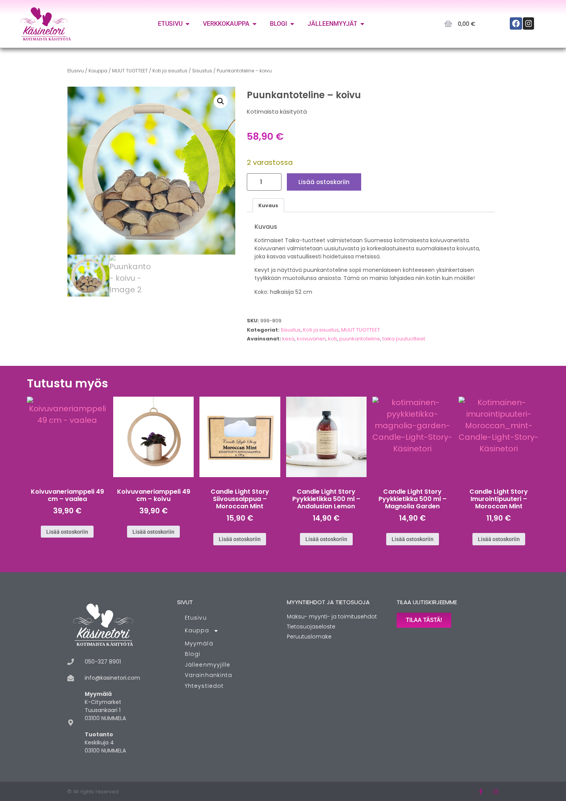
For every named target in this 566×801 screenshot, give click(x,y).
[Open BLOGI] (292, 23)
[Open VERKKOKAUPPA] (254, 23)
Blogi (193, 654)
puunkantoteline (359, 338)
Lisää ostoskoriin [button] (67, 532)
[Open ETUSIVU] (187, 23)
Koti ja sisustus (170, 70)
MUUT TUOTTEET (130, 70)
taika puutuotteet (403, 338)
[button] (221, 101)
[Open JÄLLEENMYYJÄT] (362, 23)
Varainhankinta (208, 675)
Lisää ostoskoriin (324, 182)
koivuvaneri (311, 338)
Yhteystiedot (204, 686)
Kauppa (98, 70)
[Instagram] (496, 791)
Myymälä (199, 643)
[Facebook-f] (481, 791)
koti (332, 338)
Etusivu (75, 70)
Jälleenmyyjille (208, 665)
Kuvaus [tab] (268, 205)
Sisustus (202, 70)
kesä (288, 338)
